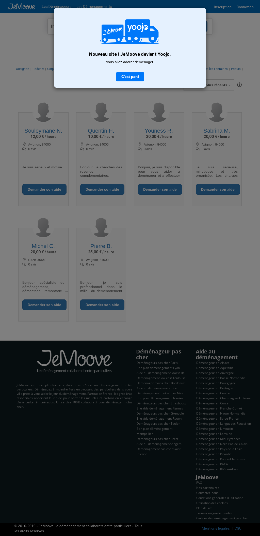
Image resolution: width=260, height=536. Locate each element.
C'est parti (130, 77)
